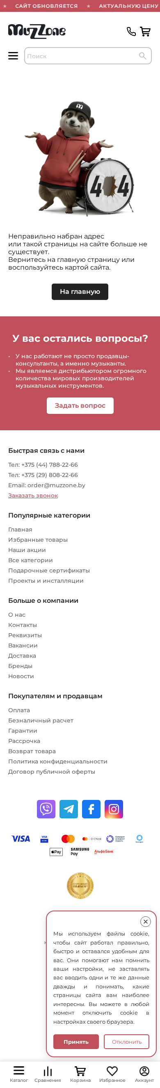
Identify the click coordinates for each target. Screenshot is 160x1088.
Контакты (22, 625)
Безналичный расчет (40, 720)
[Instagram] (114, 809)
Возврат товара (32, 751)
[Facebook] (91, 809)
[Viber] (46, 809)
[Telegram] (68, 809)
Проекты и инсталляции (46, 580)
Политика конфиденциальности (57, 761)
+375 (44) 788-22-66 (49, 464)
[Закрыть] (145, 921)
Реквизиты (25, 635)
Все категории (30, 560)
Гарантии (22, 730)
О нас (16, 614)
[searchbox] (88, 55)
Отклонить (127, 1041)
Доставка (22, 655)
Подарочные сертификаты (49, 570)
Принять (76, 1041)
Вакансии (23, 645)
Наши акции (27, 550)
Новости (21, 676)
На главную (80, 291)
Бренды (20, 666)
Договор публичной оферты (51, 771)
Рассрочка (24, 741)
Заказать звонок (33, 495)
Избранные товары (38, 539)
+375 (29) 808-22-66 (49, 475)
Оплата (19, 710)
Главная (20, 529)
